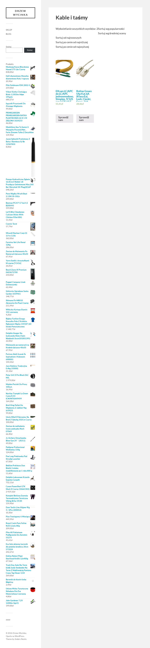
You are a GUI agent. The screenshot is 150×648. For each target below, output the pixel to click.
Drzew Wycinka (20, 12)
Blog (8, 34)
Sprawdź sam (63, 118)
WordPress (19, 636)
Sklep (9, 30)
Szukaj (8, 47)
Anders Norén (20, 639)
